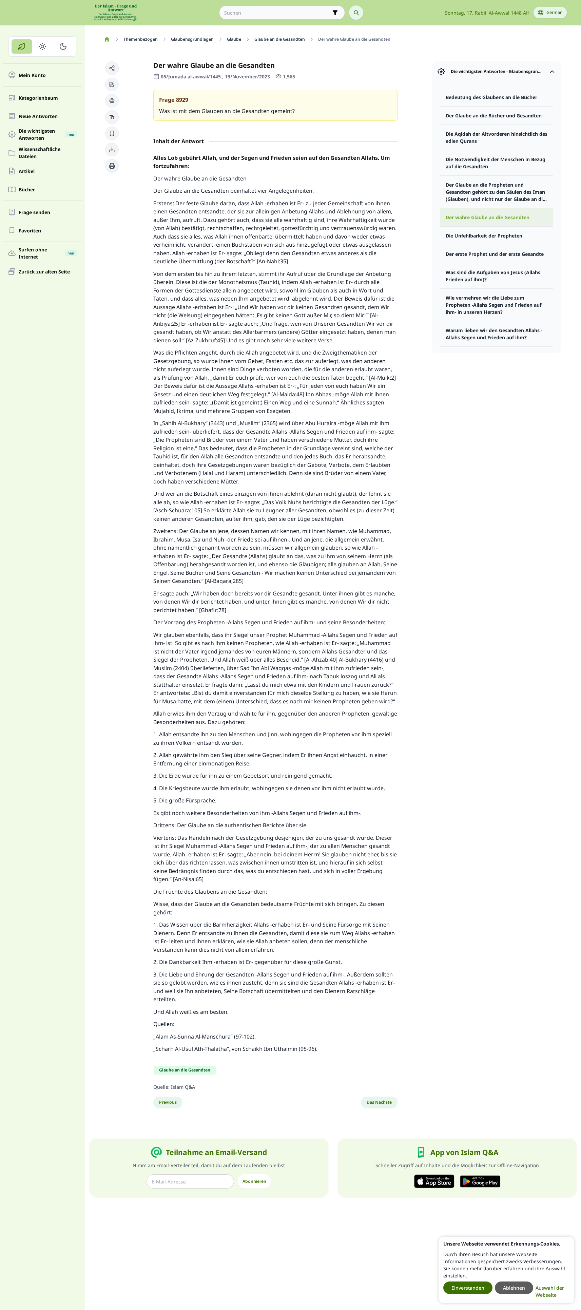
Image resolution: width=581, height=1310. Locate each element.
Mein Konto (32, 75)
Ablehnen (514, 1288)
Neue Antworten (38, 116)
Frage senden (34, 212)
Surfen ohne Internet (46, 253)
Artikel (27, 171)
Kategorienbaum (38, 98)
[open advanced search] (335, 12)
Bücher (27, 189)
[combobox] (277, 12)
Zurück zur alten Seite (44, 271)
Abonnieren (254, 1181)
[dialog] (506, 1270)
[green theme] (22, 46)
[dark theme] (63, 46)
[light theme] (42, 46)
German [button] (554, 12)
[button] (112, 68)
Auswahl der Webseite (550, 1291)
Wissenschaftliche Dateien (39, 152)
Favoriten (30, 230)
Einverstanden (467, 1288)
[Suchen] (356, 12)
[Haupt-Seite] (107, 39)
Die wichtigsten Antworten (46, 134)
